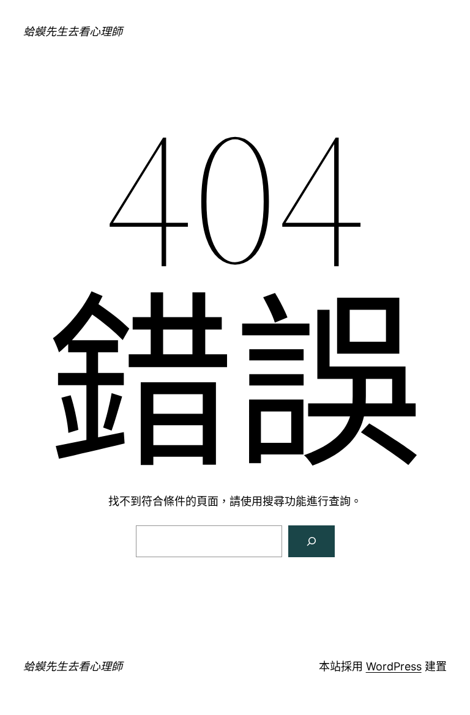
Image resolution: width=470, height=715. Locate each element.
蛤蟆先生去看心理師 (72, 31)
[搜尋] (311, 541)
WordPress (394, 666)
